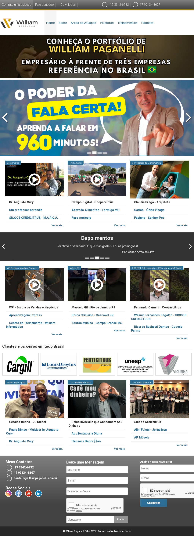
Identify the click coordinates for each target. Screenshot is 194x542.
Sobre (63, 23)
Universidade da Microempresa (146, 163)
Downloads (68, 4)
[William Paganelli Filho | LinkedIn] (38, 493)
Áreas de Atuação (83, 23)
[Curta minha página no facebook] (18, 493)
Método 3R (74, 268)
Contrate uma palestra (16, 4)
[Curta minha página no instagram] (8, 493)
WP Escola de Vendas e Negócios (22, 268)
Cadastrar (153, 502)
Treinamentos (127, 23)
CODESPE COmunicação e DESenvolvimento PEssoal (156, 268)
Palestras (107, 23)
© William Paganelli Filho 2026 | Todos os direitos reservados (97, 531)
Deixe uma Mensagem (85, 462)
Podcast (147, 23)
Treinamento (76, 163)
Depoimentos (13, 163)
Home (50, 23)
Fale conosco (44, 4)
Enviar (121, 519)
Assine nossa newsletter (156, 462)
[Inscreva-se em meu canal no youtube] (28, 493)
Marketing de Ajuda (16, 383)
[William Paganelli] (19, 22)
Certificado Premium (142, 383)
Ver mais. (57, 225)
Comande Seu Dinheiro (80, 383)
